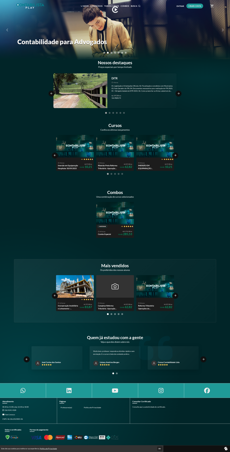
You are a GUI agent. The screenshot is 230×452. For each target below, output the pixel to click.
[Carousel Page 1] (104, 53)
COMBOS (125, 6)
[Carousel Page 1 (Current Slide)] (106, 113)
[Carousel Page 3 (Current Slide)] (111, 53)
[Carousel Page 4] (115, 53)
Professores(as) (66, 407)
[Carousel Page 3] (113, 113)
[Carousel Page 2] (108, 53)
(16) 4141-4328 (10, 410)
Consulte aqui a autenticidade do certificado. (148, 407)
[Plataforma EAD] (226, 449)
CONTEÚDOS (96, 6)
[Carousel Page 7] (126, 53)
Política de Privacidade (92, 407)
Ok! (159, 449)
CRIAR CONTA (194, 6)
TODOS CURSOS (111, 6)
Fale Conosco (10, 415)
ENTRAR (180, 6)
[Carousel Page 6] (122, 53)
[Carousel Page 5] (118, 53)
